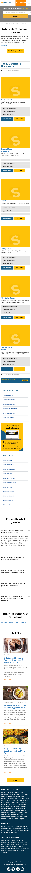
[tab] (15, 539)
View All (15, 780)
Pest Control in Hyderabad (17, 804)
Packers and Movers (13, 844)
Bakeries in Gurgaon (8, 491)
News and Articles (14, 850)
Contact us (18, 826)
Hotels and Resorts (11, 846)
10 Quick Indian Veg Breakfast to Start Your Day (14, 751)
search (15, 16)
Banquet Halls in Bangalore (16, 819)
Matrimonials (12, 842)
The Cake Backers (8, 298)
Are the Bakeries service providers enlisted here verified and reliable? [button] (13, 572)
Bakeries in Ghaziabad (9, 505)
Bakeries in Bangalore (9, 469)
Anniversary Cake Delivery (10, 108)
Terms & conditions (17, 830)
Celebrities (19, 840)
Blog (22, 850)
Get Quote (19, 119)
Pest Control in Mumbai (20, 800)
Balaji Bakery (6, 100)
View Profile (7, 119)
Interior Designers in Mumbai (10, 810)
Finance (12, 840)
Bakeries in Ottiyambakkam (10, 622)
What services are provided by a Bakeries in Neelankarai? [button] (12, 531)
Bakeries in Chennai (15, 23)
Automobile (5, 840)
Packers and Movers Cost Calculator (13, 798)
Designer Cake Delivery (9, 207)
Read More (4, 45)
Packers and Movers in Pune (15, 796)
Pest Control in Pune (8, 806)
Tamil (3, 201)
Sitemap (4, 852)
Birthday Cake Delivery (9, 111)
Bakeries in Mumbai (8, 464)
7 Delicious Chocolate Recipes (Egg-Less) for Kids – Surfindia (14, 660)
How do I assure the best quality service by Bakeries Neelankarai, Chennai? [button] (12, 598)
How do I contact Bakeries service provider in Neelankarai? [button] (13, 585)
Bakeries (8, 23)
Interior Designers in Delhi (16, 808)
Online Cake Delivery (8, 114)
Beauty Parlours (13, 848)
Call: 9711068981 (21, 3)
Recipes (3, 842)
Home (2, 23)
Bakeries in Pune (7, 473)
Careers (10, 826)
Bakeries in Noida (7, 487)
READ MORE (7, 680)
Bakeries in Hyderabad (9, 478)
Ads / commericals (15, 828)
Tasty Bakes (6, 249)
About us (4, 826)
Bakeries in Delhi (7, 460)
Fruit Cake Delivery (8, 214)
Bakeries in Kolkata (8, 500)
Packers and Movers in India (10, 792)
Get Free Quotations (15, 51)
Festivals (20, 842)
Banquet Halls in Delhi (8, 817)
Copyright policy (11, 832)
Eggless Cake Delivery (8, 210)
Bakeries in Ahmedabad (9, 482)
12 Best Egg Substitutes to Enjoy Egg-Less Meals (15, 706)
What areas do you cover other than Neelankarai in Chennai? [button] (13, 559)
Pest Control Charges (8, 802)
